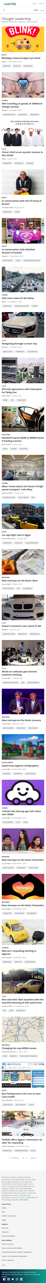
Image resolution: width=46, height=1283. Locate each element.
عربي (42, 10)
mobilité (18, 962)
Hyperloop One (9, 115)
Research (5, 1232)
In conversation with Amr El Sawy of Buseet (21, 202)
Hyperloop (22, 115)
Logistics (18, 543)
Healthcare (33, 728)
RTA (12, 400)
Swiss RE (13, 1056)
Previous (15, 1158)
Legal (4, 1220)
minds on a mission (10, 682)
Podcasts (5, 1228)
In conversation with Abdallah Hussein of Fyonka (18, 251)
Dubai (5, 400)
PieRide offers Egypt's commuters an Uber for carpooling (22, 1141)
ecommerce (27, 588)
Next (33, 1158)
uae (22, 682)
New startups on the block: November (23, 905)
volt (18, 822)
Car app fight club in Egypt (16, 535)
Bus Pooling (20, 1105)
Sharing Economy (21, 306)
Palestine (6, 435)
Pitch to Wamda (8, 1260)
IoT (18, 588)
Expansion (7, 163)
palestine (23, 449)
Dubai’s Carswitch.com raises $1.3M (21, 626)
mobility (17, 66)
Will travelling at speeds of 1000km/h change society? (22, 105)
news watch (34, 634)
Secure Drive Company (28, 1056)
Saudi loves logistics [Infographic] (20, 765)
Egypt (4, 55)
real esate (21, 728)
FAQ (3, 1212)
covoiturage (30, 962)
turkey (34, 306)
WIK (33, 497)
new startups (8, 588)
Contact (41, 3)
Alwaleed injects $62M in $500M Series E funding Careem (23, 439)
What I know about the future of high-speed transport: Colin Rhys (23, 488)
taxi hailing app (32, 543)
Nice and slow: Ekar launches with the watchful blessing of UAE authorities (23, 1001)
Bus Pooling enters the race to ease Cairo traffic (21, 1095)
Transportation (21, 1151)
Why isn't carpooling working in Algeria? (19, 952)
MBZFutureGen (33, 682)
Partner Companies (9, 1216)
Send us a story (7, 1244)
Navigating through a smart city (19, 343)
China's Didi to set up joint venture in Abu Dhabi (22, 154)
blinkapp (6, 66)
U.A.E (4, 149)
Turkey (5, 295)
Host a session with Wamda (12, 1248)
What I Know (23, 497)
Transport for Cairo (32, 260)
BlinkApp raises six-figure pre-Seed (21, 58)
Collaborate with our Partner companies (17, 1252)
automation (32, 352)
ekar (11, 1010)
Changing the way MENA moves (19, 1048)
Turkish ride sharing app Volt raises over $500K (21, 813)
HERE (5, 1056)
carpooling (7, 1105)
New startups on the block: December (23, 859)
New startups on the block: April (20, 580)
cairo (17, 212)
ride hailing (7, 260)
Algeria (5, 948)
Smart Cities (7, 352)
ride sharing (8, 822)
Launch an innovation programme (14, 1256)
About (34, 3)
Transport (28, 66)
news (5, 449)
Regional (6, 577)
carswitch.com (9, 634)
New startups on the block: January (21, 720)
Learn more (23, 1200)
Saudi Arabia (7, 762)
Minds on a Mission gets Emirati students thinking (19, 673)
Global (5, 100)
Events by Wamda (8, 1236)
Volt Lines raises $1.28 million (18, 298)
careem (13, 449)
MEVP (25, 822)
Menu (36, 10)
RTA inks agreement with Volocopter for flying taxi (22, 391)
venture (30, 163)
